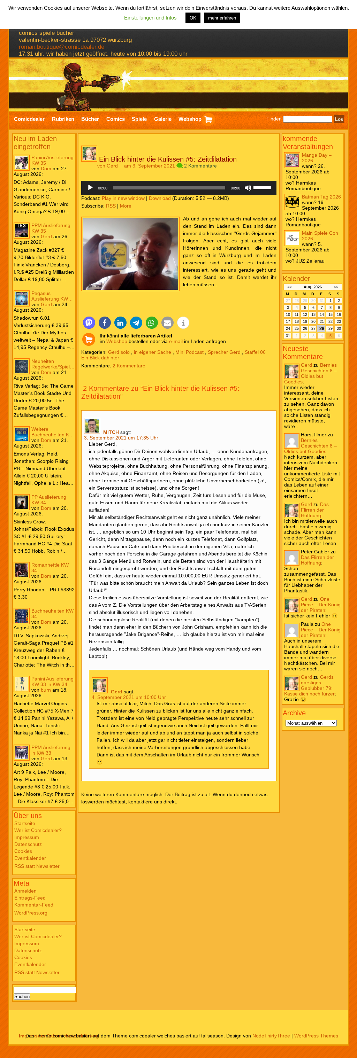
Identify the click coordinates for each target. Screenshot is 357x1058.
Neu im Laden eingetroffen (35, 142)
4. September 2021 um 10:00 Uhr (129, 697)
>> (336, 287)
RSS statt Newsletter (37, 866)
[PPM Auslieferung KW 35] (22, 231)
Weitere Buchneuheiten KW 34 (52, 431)
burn (46, 690)
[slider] (263, 187)
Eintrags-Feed (30, 898)
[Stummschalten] (247, 187)
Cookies (23, 851)
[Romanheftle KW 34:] (22, 570)
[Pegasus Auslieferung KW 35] (22, 298)
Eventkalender (30, 858)
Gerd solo (119, 352)
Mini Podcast (189, 352)
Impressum (26, 837)
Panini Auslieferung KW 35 (52, 160)
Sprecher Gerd (224, 352)
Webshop (116, 341)
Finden (274, 119)
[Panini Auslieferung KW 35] (22, 163)
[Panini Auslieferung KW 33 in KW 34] (22, 684)
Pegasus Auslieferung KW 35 (49, 296)
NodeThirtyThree (271, 1035)
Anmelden (25, 891)
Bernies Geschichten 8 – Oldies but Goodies (310, 373)
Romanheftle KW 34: (50, 567)
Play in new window (123, 198)
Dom (46, 168)
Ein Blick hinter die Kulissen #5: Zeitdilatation (168, 159)
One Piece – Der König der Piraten (321, 604)
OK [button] (193, 18)
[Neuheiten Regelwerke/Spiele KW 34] (22, 366)
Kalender (296, 278)
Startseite (24, 823)
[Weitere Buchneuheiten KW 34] (22, 434)
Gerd (46, 236)
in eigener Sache (152, 352)
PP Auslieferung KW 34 (48, 499)
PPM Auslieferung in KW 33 (50, 750)
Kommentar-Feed (33, 905)
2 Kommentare (200, 166)
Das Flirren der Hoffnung (315, 509)
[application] (178, 188)
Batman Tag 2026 (321, 197)
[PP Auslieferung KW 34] (22, 502)
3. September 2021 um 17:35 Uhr (121, 438)
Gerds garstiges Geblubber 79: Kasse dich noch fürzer (309, 685)
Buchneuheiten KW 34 (52, 613)
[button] (89, 323)
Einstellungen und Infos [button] (150, 18)
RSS (111, 206)
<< (289, 287)
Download (160, 198)
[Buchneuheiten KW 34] (22, 616)
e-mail (176, 341)
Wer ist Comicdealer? (38, 830)
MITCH (111, 432)
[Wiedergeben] (90, 187)
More (125, 206)
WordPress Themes (316, 1035)
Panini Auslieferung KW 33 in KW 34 (52, 681)
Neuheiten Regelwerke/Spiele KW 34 (52, 363)
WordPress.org (30, 913)
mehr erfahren (222, 18)
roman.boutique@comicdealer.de (61, 47)
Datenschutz (28, 844)
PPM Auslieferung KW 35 (50, 228)
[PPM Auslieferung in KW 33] (22, 753)
